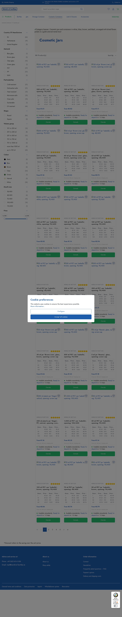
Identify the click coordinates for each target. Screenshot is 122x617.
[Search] (81, 9)
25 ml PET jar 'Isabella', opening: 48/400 (101, 157)
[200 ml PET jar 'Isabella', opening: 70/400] (48, 139)
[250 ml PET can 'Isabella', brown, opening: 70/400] (75, 271)
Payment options (88, 573)
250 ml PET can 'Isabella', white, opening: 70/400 (47, 223)
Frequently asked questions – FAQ (94, 569)
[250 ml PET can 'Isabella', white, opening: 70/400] (48, 205)
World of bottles (43, 85)
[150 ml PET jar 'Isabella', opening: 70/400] (103, 205)
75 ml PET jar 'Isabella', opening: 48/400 (73, 488)
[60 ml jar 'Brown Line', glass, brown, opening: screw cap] (75, 139)
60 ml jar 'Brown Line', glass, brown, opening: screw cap (75, 157)
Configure (61, 311)
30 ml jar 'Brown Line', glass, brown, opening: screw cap (48, 356)
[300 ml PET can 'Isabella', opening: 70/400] (103, 271)
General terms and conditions (11, 587)
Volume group (9, 124)
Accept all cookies (61, 317)
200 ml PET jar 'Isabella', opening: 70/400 (47, 157)
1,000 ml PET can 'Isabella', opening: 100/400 (75, 422)
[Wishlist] (108, 9)
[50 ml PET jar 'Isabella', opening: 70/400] (103, 404)
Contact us (117, 2)
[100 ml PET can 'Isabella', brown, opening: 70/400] (48, 470)
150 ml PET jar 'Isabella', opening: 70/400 (101, 223)
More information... (37, 306)
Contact (86, 562)
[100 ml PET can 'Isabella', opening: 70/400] (75, 205)
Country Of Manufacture (13, 33)
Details (48, 122)
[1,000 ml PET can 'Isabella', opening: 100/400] (75, 404)
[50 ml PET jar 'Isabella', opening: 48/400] (48, 271)
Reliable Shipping (9, 2)
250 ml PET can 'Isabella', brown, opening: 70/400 (74, 289)
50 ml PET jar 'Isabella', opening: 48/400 (46, 289)
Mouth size (8, 187)
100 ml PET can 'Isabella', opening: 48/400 (74, 90)
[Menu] (119, 593)
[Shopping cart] (118, 9)
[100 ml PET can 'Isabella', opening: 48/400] (75, 73)
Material (7, 49)
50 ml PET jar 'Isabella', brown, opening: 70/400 (102, 488)
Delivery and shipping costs (92, 576)
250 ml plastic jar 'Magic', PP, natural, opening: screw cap (48, 422)
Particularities (9, 80)
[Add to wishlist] (59, 64)
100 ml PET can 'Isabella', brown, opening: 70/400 (47, 488)
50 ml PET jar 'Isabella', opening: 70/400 (101, 422)
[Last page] (68, 530)
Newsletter (87, 565)
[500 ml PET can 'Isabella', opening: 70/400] (75, 338)
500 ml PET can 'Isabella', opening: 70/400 (74, 356)
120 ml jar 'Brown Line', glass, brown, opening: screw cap (103, 90)
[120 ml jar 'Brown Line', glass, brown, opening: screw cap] (103, 73)
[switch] (116, 606)
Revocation (65, 587)
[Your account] (113, 9)
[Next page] (64, 530)
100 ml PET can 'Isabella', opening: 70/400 (74, 223)
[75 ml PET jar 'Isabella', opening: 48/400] (75, 470)
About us (46, 562)
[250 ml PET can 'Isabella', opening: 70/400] (48, 73)
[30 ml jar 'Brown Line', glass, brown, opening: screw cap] (48, 338)
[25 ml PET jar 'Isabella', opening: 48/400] (103, 139)
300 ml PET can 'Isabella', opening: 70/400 (102, 289)
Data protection (29, 587)
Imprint (40, 587)
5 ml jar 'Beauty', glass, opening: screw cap (101, 356)
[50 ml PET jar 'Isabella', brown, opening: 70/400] (103, 470)
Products (8, 17)
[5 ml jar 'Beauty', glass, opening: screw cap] (103, 338)
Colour (6, 155)
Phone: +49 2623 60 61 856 (11, 561)
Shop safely (46, 565)
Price (5, 211)
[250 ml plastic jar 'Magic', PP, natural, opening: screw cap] (48, 404)
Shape (6, 111)
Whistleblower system (52, 587)
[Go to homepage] (9, 9)
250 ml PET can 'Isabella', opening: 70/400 (47, 90)
